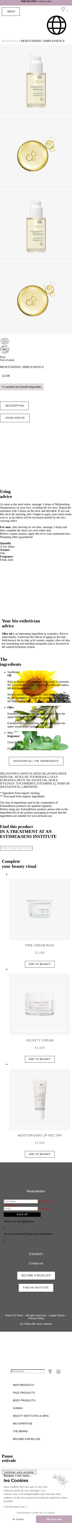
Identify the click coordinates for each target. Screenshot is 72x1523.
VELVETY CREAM (40, 1040)
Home (5, 40)
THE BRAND (20, 1431)
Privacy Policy (36, 1318)
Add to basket (40, 964)
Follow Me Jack (33, 1323)
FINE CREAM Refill (39, 945)
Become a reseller (26, 1439)
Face (15, 40)
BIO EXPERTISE (22, 1423)
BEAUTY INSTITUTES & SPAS (31, 1415)
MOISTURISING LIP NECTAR (40, 1135)
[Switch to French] (56, 25)
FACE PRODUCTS (24, 1392)
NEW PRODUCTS (23, 1384)
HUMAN (17, 1408)
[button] (14, 406)
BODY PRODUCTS (24, 1400)
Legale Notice (57, 1315)
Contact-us (36, 1263)
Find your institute (16, 848)
